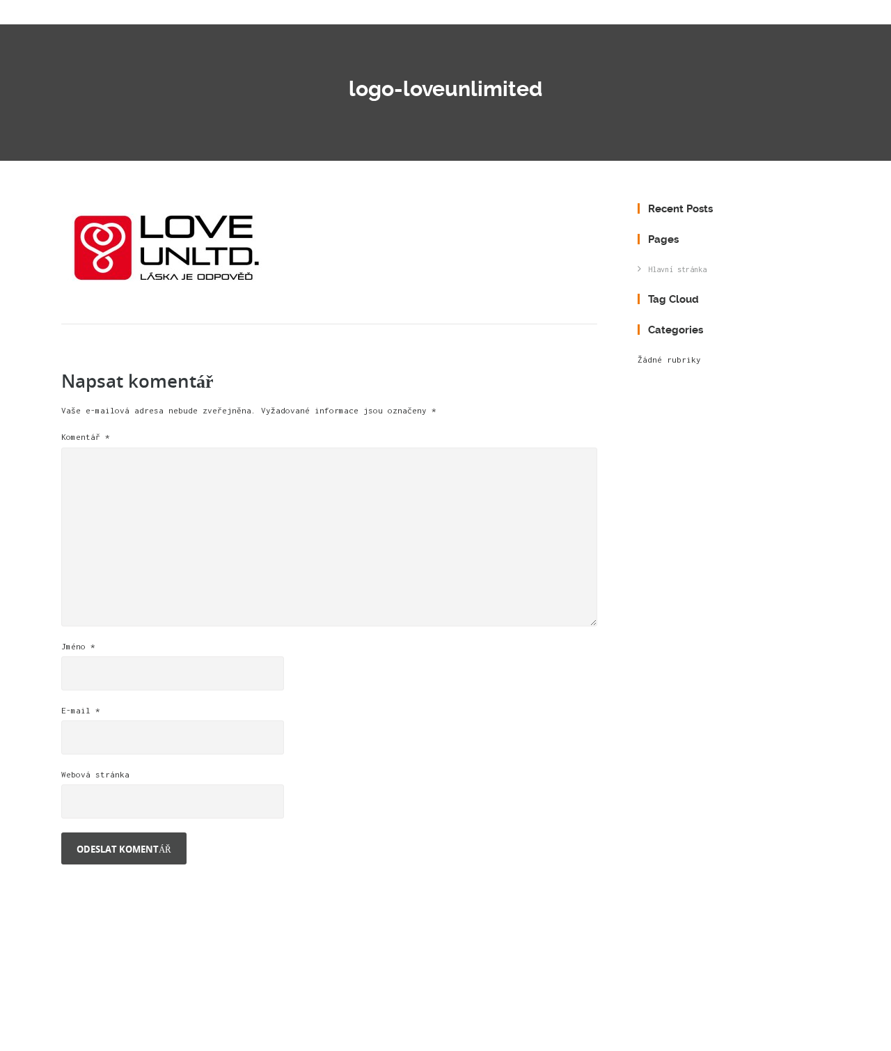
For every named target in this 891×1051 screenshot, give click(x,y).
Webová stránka (95, 774)
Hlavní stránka (677, 269)
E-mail (80, 710)
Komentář (85, 436)
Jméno (78, 646)
